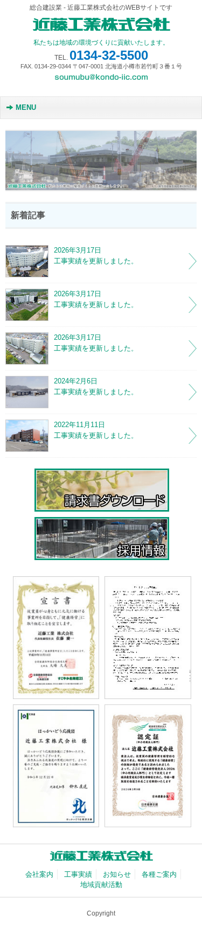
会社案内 (39, 874)
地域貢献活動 (101, 885)
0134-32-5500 (108, 55)
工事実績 (78, 874)
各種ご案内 (159, 874)
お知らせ (117, 874)
